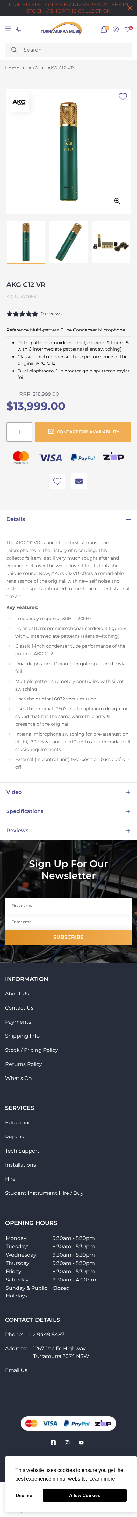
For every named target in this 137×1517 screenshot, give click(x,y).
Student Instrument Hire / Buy (44, 1193)
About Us (17, 994)
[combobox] (68, 50)
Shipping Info (22, 1036)
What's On (18, 1078)
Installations (20, 1165)
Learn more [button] (102, 1478)
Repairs (14, 1137)
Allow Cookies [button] (84, 1495)
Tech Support (22, 1151)
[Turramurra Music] (60, 29)
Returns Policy (23, 1064)
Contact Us (19, 1008)
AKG (33, 68)
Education (18, 1123)
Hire (10, 1179)
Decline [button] (24, 1495)
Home (12, 68)
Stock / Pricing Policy (31, 1050)
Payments (18, 1022)
